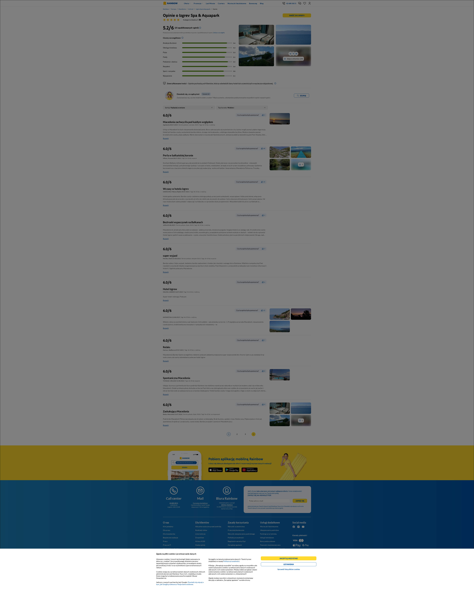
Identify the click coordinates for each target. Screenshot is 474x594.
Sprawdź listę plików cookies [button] (288, 569)
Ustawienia (292, 564)
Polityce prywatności (231, 561)
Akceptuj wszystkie (290, 558)
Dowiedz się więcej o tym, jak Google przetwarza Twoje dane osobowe (180, 583)
